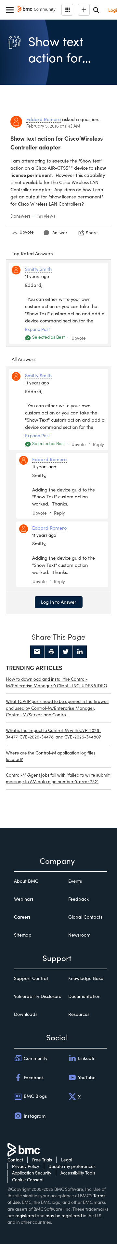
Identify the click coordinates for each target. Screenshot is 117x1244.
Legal (66, 1160)
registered (25, 1215)
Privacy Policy (25, 1166)
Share (92, 232)
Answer (59, 232)
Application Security (31, 1173)
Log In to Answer (58, 602)
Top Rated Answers (32, 253)
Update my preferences (72, 1166)
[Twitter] (65, 651)
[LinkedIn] (80, 651)
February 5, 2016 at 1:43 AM (53, 126)
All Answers (23, 359)
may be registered (64, 1215)
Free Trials (42, 1160)
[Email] (37, 651)
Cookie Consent (28, 1179)
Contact (15, 1160)
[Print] (51, 651)
